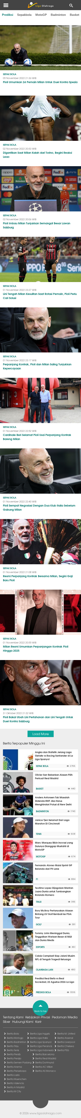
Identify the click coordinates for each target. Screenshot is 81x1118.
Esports (40, 947)
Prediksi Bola (43, 992)
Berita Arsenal (65, 1038)
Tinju (38, 901)
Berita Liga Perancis (41, 1046)
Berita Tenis (13, 1050)
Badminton (58, 14)
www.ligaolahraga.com (45, 1113)
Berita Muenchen (16, 1079)
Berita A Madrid (15, 1087)
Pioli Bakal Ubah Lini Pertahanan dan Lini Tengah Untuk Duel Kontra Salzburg (38, 719)
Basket (74, 14)
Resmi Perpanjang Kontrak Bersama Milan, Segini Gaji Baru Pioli (38, 578)
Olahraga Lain (44, 969)
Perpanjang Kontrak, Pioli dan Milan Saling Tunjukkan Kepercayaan (37, 366)
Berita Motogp (15, 1038)
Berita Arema (14, 1066)
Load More (40, 733)
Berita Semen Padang (19, 1062)
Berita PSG (63, 1050)
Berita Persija (14, 1058)
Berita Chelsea (65, 1046)
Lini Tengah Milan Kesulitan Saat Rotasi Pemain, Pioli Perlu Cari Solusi (40, 296)
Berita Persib (14, 1054)
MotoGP (41, 14)
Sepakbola (24, 14)
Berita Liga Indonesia (41, 1050)
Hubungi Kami (22, 1021)
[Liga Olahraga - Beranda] (40, 5)
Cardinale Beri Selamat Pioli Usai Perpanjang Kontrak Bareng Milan (37, 437)
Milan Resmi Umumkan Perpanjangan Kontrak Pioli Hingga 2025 (35, 648)
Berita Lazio (13, 1075)
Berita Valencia (15, 1083)
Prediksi (7, 14)
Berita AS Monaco (45, 1071)
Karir (38, 1021)
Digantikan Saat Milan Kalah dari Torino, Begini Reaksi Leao (37, 154)
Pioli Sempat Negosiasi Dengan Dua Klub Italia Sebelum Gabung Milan (39, 507)
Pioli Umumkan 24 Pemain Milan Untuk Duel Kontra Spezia (40, 82)
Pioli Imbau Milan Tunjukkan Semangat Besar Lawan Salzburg (36, 225)
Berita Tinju (12, 1046)
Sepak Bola (9, 74)
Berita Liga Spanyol (40, 1042)
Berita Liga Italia (39, 1038)
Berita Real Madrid (45, 1058)
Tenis (38, 834)
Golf (38, 924)
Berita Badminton (16, 1042)
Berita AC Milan (44, 1066)
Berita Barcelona (44, 1054)
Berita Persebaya (16, 1071)
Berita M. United (66, 1033)
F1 (37, 879)
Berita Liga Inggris (40, 1033)
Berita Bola (13, 1033)
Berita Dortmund (44, 1062)
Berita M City (14, 1091)
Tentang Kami (13, 1017)
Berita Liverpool (66, 1042)
